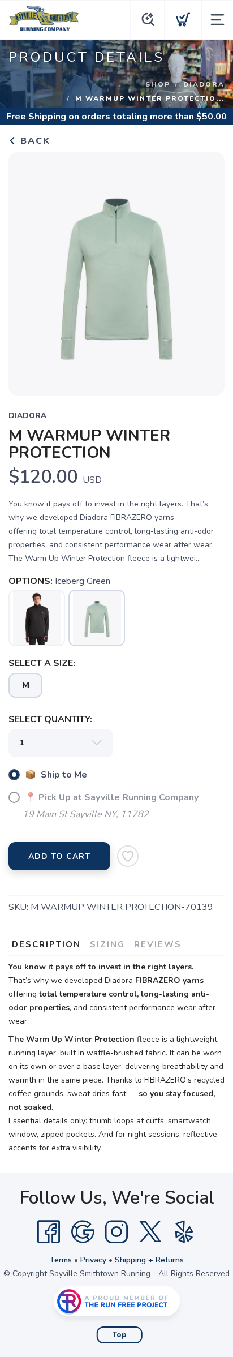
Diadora (204, 84)
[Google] (83, 1232)
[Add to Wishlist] (128, 856)
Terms (61, 1260)
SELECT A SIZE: (41, 663)
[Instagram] (116, 1232)
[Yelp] (184, 1232)
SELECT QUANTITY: (50, 719)
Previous (26, 271)
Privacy (93, 1260)
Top (120, 1335)
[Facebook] (49, 1232)
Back (33, 141)
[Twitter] (150, 1232)
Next (207, 271)
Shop (157, 84)
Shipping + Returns (149, 1260)
